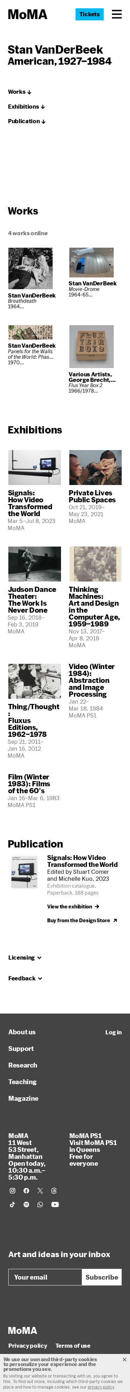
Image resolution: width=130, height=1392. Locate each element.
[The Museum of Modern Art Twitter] (40, 1190)
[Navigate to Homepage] (28, 14)
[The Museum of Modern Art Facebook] (26, 1190)
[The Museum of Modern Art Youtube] (55, 1204)
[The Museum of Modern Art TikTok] (12, 1204)
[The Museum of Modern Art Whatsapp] (40, 1204)
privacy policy (101, 1386)
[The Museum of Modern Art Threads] (54, 1190)
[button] (117, 14)
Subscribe (102, 1277)
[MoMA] (22, 1330)
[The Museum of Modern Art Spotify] (26, 1204)
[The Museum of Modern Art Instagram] (12, 1190)
